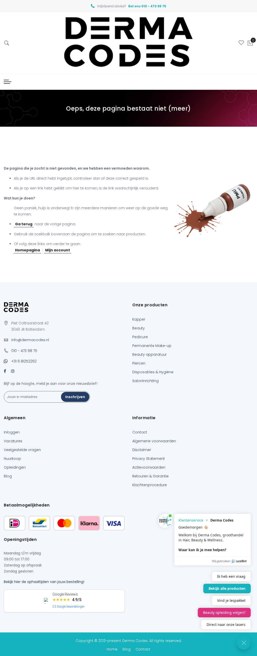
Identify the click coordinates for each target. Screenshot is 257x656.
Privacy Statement (148, 458)
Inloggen (12, 432)
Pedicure (140, 336)
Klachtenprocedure (149, 484)
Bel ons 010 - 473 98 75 (147, 6)
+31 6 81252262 (24, 361)
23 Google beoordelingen (68, 606)
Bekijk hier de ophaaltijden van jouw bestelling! (44, 581)
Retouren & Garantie (150, 476)
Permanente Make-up (151, 345)
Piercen (138, 363)
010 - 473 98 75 (24, 350)
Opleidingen (15, 467)
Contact (139, 432)
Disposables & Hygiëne (152, 372)
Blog (8, 476)
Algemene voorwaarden (154, 441)
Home (112, 649)
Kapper (138, 319)
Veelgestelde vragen (22, 449)
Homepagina (27, 250)
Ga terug (23, 224)
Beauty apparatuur (149, 354)
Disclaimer (141, 449)
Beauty (138, 328)
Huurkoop (12, 458)
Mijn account (57, 250)
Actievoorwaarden (148, 467)
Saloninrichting (145, 380)
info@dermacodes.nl (30, 339)
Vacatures (13, 441)
